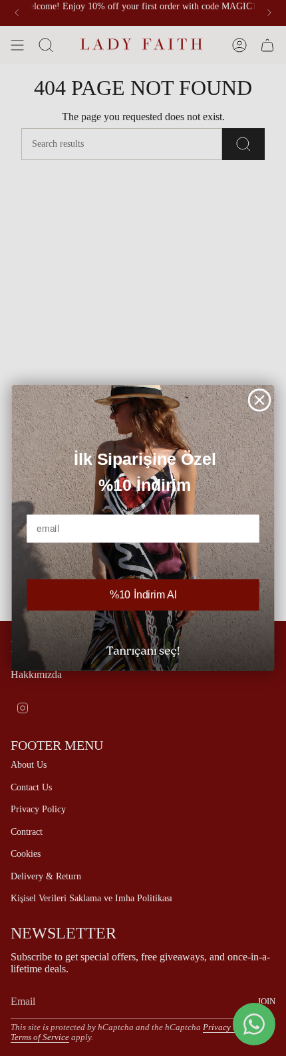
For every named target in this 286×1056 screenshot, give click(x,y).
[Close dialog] (259, 400)
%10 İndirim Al (143, 595)
